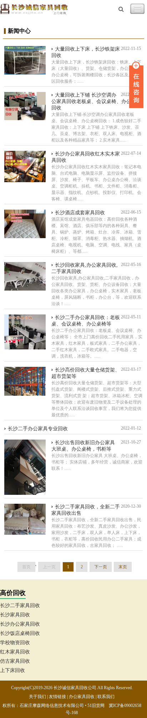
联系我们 (106, 696)
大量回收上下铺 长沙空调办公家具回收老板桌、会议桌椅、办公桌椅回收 (96, 101)
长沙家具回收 (15, 614)
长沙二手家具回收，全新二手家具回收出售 (85, 510)
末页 (122, 566)
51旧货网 (96, 705)
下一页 (100, 566)
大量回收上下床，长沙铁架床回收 (85, 52)
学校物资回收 (15, 642)
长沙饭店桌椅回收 (20, 633)
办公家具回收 (82, 696)
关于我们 (37, 696)
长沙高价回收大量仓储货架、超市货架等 (85, 373)
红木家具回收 (15, 652)
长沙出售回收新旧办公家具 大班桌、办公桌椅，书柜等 (83, 446)
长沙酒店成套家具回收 (80, 212)
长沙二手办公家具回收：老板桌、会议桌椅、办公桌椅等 (85, 321)
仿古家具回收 (15, 661)
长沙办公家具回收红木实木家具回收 (85, 157)
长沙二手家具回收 (20, 605)
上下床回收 (12, 670)
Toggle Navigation (137, 9)
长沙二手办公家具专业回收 (38, 428)
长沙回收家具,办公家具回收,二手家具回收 (84, 268)
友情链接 (57, 696)
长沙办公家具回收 (20, 624)
